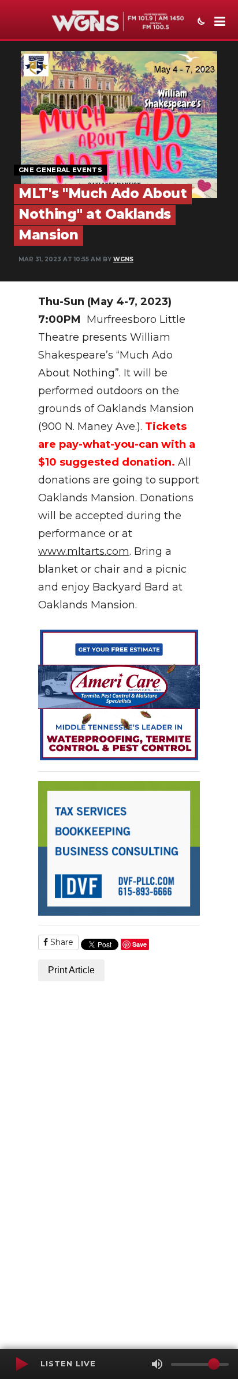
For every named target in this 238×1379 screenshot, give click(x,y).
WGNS (123, 259)
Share (60, 942)
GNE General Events (60, 170)
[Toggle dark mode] (200, 22)
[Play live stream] (21, 1364)
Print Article (71, 970)
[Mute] (157, 1364)
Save (139, 944)
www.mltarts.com (83, 551)
